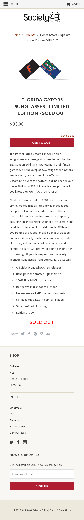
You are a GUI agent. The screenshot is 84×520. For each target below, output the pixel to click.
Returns (14, 420)
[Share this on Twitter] (22, 334)
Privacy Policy (40, 510)
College (14, 366)
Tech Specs (66, 135)
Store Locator (18, 426)
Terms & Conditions (60, 510)
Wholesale (16, 408)
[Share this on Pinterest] (34, 334)
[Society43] (42, 17)
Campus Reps (18, 433)
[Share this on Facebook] (28, 334)
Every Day (15, 385)
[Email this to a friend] (47, 334)
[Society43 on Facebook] (18, 442)
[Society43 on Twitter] (12, 442)
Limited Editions (19, 379)
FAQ (12, 414)
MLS (12, 372)
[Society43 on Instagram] (25, 442)
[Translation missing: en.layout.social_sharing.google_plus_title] (40, 334)
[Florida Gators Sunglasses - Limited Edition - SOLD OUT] (42, 70)
